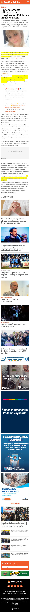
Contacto (24, 593)
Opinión (18, 591)
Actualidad (18, 589)
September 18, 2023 (10, 111)
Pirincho (22, 591)
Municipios (6, 589)
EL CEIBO (27, 48)
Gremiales (12, 589)
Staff (20, 593)
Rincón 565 (19, 58)
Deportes (24, 589)
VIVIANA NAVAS (23, 48)
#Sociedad (10, 89)
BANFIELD (18, 48)
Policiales (12, 591)
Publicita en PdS (14, 593)
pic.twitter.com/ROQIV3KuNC (12, 107)
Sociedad (7, 591)
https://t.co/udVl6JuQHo (18, 105)
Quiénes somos (6, 593)
